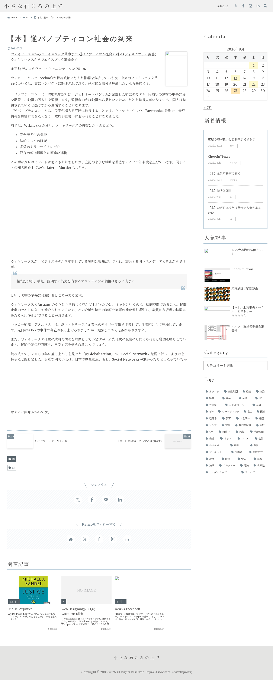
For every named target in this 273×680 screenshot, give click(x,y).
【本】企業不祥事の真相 (224, 173)
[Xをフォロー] (236, 6)
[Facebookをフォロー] (243, 6)
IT (13, 467)
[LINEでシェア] (106, 499)
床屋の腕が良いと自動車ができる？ (231, 139)
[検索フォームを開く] (265, 5)
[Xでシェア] (78, 499)
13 (235, 78)
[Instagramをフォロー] (251, 6)
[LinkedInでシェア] (120, 499)
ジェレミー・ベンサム (91, 94)
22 (254, 84)
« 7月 (207, 108)
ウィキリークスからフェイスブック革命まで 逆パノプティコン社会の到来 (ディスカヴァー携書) (83, 54)
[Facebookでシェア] (92, 499)
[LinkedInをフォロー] (258, 6)
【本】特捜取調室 (220, 191)
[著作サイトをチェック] (71, 539)
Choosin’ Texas (219, 156)
